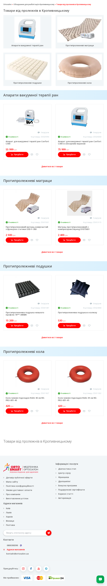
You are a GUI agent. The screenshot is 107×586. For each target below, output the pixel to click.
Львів (9, 512)
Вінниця (10, 521)
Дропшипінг (64, 481)
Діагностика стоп (67, 468)
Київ (8, 508)
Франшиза (63, 477)
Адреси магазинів (16, 549)
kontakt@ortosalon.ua (17, 553)
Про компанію (13, 494)
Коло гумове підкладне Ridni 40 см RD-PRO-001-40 (25, 399)
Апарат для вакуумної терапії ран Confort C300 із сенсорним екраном (79, 142)
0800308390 (12, 545)
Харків (9, 516)
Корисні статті (65, 494)
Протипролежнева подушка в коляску (77, 312)
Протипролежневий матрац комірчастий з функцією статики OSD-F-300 (27, 228)
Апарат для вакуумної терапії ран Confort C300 (27, 142)
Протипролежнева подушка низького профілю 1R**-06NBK (25, 313)
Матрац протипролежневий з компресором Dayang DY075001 (74, 228)
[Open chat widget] (100, 579)
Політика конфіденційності (20, 486)
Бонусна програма (67, 485)
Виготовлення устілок (17, 498)
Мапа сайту (12, 481)
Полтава (10, 525)
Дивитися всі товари (52, 166)
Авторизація (64, 498)
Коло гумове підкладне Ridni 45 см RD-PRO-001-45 (77, 399)
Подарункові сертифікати (71, 489)
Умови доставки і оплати (19, 490)
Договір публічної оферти (19, 477)
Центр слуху (64, 473)
